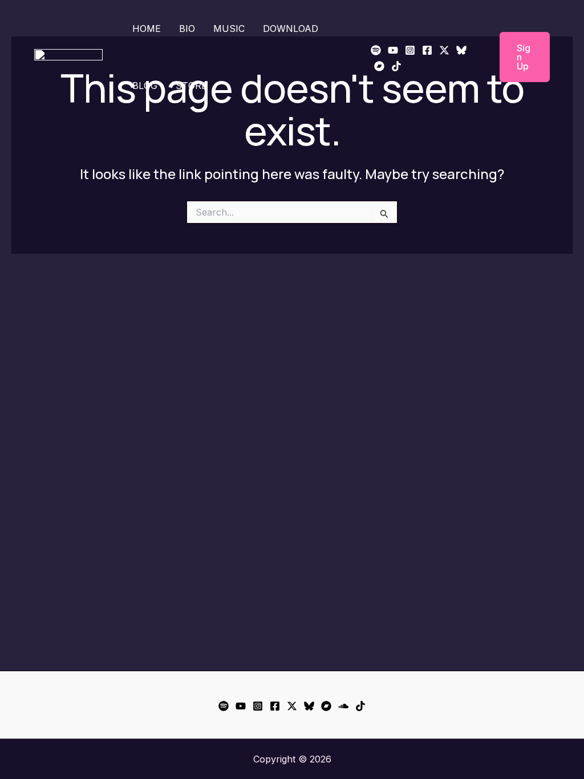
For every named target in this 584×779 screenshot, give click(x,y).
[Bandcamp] (379, 66)
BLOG (144, 85)
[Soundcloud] (343, 706)
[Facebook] (427, 50)
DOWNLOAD (290, 28)
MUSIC (229, 28)
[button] (517, 57)
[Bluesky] (461, 50)
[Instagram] (410, 50)
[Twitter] (444, 50)
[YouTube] (393, 50)
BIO (187, 28)
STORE (191, 85)
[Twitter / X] (292, 706)
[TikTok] (396, 66)
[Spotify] (376, 50)
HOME (146, 28)
